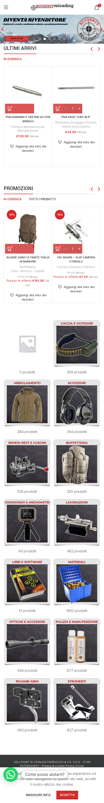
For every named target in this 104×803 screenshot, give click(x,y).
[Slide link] (52, 29)
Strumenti (62, 122)
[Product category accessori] (76, 408)
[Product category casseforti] (27, 348)
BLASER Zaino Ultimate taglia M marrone (28, 259)
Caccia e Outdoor (69, 267)
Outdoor (89, 267)
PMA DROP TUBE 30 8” (76, 117)
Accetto (67, 795)
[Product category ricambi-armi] (27, 706)
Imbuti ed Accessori (76, 126)
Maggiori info (38, 795)
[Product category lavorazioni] (76, 527)
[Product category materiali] (76, 587)
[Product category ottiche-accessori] (27, 647)
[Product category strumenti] (76, 706)
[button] (19, 108)
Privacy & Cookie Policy (58, 766)
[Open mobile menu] (6, 7)
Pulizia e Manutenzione (27, 127)
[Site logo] (52, 7)
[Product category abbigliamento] (27, 408)
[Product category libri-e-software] (27, 587)
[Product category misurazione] (27, 527)
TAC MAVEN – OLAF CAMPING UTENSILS (76, 259)
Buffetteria (27, 267)
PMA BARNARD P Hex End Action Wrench (28, 119)
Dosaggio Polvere (83, 122)
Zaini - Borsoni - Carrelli (28, 271)
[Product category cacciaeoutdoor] (76, 348)
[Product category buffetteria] (76, 468)
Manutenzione (28, 130)
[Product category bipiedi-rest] (27, 468)
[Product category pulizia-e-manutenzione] (76, 647)
